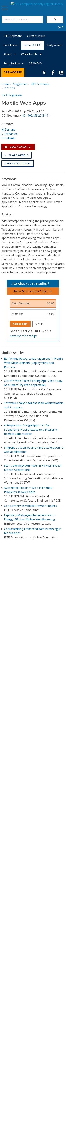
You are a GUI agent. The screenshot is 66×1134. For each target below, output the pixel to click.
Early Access (55, 45)
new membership (23, 336)
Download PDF (20, 146)
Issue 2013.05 (33, 45)
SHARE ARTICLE (18, 155)
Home (5, 84)
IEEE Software (13, 36)
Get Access (13, 72)
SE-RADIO (35, 63)
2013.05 (10, 88)
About (8, 54)
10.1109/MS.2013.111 (36, 115)
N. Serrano (8, 129)
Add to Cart (20, 323)
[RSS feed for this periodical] (61, 72)
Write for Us (29, 54)
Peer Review (12, 63)
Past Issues (11, 45)
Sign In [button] (47, 291)
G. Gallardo (8, 138)
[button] (60, 27)
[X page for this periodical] (44, 72)
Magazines (20, 84)
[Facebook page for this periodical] (53, 72)
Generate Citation (18, 163)
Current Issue (36, 36)
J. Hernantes (9, 134)
